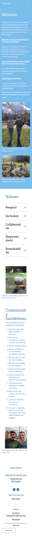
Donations (16, 513)
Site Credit (16, 525)
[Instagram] (17, 489)
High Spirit (6, 3)
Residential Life (16, 479)
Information (16, 499)
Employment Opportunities (16, 516)
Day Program (16, 481)
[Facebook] (14, 489)
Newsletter (16, 519)
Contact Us (8, 530)
